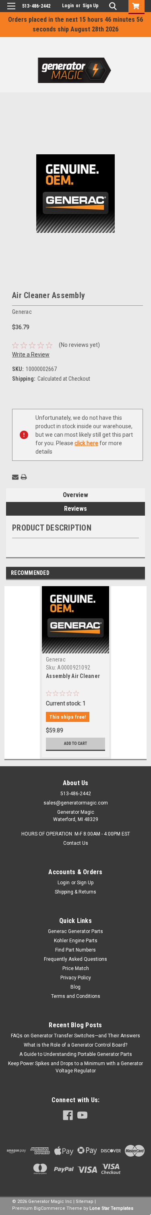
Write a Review (31, 354)
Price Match (75, 968)
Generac (56, 659)
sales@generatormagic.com (75, 803)
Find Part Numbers (75, 950)
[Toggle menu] (11, 11)
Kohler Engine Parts (75, 940)
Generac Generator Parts (75, 931)
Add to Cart (75, 743)
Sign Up (91, 5)
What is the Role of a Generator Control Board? (75, 1045)
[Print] (24, 477)
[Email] (15, 477)
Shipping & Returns (75, 892)
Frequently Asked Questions (75, 959)
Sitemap (84, 1201)
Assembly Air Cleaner (73, 676)
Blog (75, 987)
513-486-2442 (36, 6)
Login (68, 5)
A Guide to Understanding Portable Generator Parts (75, 1054)
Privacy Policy (75, 978)
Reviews (75, 508)
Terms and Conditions (75, 996)
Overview (75, 495)
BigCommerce (49, 1208)
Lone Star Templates (111, 1208)
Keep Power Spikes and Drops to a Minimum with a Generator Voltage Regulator (75, 1067)
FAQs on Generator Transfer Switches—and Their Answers (75, 1036)
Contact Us (75, 843)
